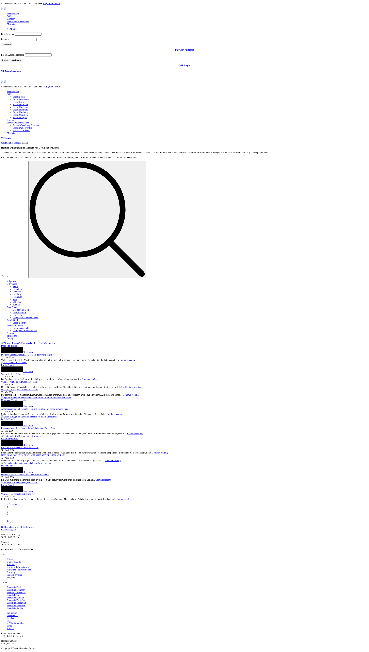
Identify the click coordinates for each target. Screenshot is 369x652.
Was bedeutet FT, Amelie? (13, 374)
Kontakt (10, 628)
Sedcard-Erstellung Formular (26, 125)
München (17, 302)
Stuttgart (16, 304)
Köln (15, 299)
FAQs (9, 620)
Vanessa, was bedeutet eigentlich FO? (18, 494)
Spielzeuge (12, 335)
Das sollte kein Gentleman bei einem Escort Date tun (25, 474)
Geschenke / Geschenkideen (25, 317)
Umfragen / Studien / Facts (25, 330)
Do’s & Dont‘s (19, 312)
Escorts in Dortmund (16, 603)
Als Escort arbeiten (21, 130)
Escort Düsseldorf (21, 99)
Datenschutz (12, 615)
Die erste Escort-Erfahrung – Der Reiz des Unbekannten (26, 355)
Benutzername (7, 34)
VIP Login (12, 29)
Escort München (20, 115)
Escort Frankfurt (20, 109)
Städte (10, 16)
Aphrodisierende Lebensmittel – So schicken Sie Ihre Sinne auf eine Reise (35, 409)
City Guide (12, 284)
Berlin (15, 286)
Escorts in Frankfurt (16, 600)
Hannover (17, 297)
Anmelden (6, 45)
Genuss (10, 333)
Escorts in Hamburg (16, 597)
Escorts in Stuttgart (15, 608)
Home (10, 559)
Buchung (11, 572)
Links (9, 626)
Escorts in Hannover (16, 605)
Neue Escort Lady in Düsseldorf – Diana (19, 389)
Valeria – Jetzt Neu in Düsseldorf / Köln (19, 382)
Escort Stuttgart (20, 117)
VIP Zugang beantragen (11, 71)
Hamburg (17, 294)
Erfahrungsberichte (21, 328)
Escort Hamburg (20, 112)
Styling (10, 338)
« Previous (12, 504)
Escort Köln (18, 102)
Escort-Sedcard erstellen (18, 21)
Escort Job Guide (15, 325)
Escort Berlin (19, 97)
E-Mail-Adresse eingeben (12, 55)
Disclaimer (12, 618)
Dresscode (17, 315)
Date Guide (12, 307)
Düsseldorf (18, 289)
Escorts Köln (13, 595)
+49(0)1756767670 (51, 3)
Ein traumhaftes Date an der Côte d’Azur (19, 447)
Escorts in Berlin (14, 587)
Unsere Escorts (14, 562)
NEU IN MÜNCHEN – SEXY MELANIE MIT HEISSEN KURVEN (33, 455)
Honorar (11, 19)
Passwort (5, 39)
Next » (10, 522)
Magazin (11, 24)
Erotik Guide (13, 320)
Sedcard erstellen (14, 575)
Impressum (12, 613)
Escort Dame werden (22, 128)
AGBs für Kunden (15, 623)
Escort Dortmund (20, 104)
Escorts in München (16, 590)
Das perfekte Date (21, 310)
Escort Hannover (20, 107)
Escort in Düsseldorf (16, 592)
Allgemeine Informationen (19, 569)
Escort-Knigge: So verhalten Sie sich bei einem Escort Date (28, 428)
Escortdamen (13, 13)
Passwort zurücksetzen (12, 60)
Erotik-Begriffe (20, 323)
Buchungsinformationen (18, 567)
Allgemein (11, 281)
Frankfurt (17, 291)
